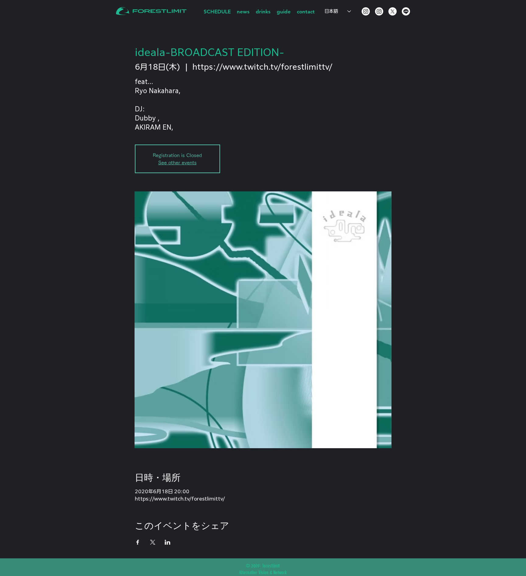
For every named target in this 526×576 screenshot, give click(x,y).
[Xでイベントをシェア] (153, 542)
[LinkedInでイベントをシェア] (167, 542)
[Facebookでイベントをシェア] (138, 542)
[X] (392, 11)
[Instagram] (366, 11)
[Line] (406, 11)
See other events (177, 162)
